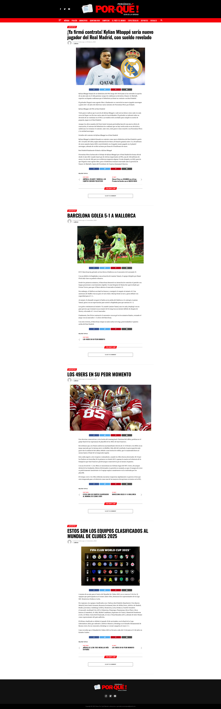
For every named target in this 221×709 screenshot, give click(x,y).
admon (76, 43)
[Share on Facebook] (94, 89)
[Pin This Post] (116, 89)
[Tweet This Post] (105, 89)
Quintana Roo (95, 20)
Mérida (66, 20)
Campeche (106, 20)
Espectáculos (133, 20)
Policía (74, 20)
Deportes (144, 20)
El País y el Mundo (119, 20)
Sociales (153, 20)
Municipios (83, 20)
